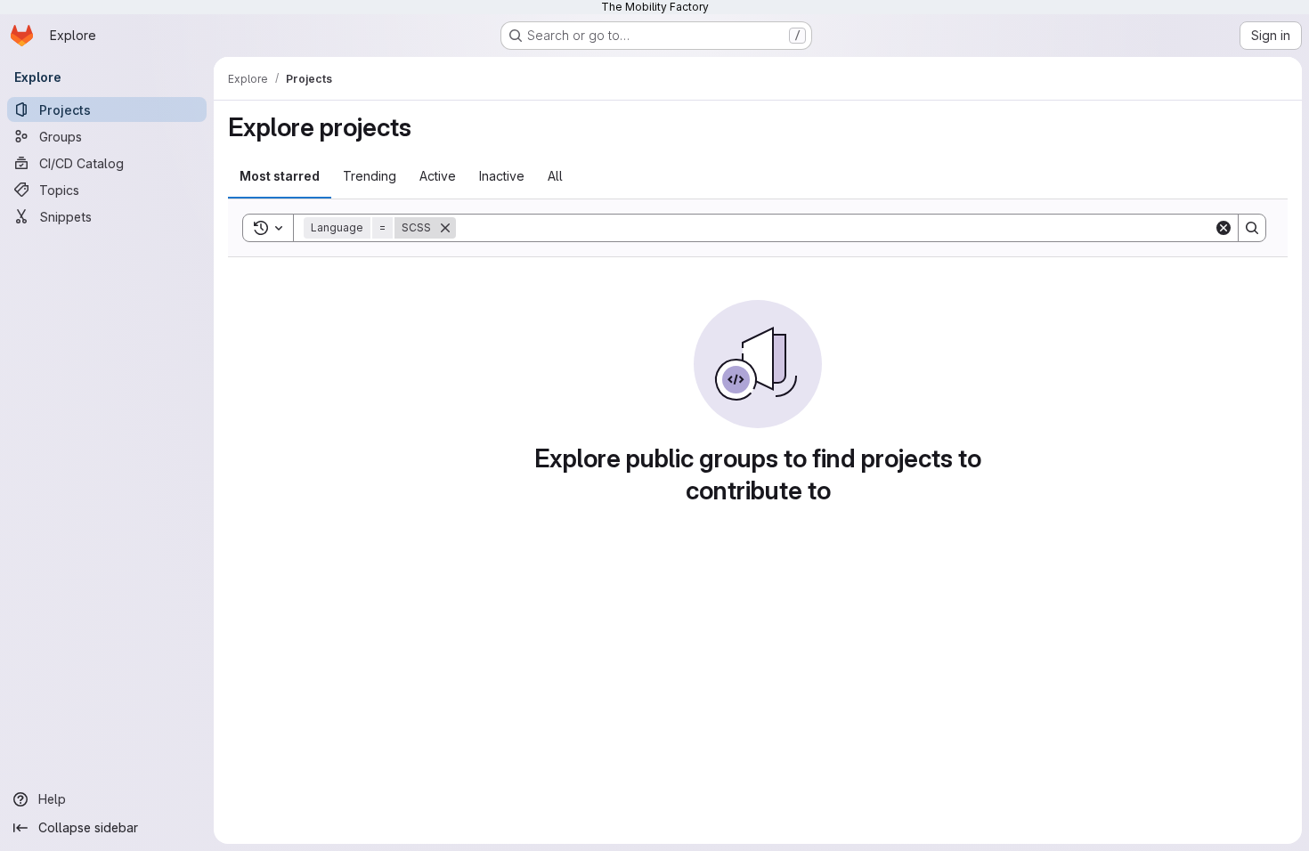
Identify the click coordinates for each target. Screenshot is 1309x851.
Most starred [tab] (280, 175)
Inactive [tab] (501, 175)
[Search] (1252, 228)
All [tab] (555, 175)
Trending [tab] (369, 175)
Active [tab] (437, 175)
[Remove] (445, 228)
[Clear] (1223, 228)
